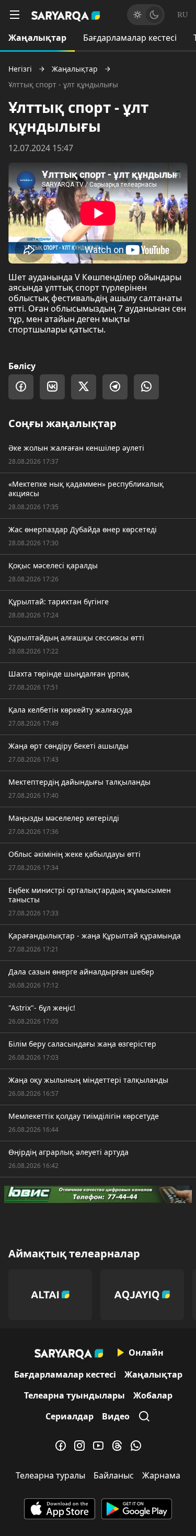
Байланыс (114, 1475)
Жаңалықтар (37, 37)
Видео (116, 1416)
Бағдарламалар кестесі (130, 37)
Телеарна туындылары (74, 1395)
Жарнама (161, 1475)
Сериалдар (69, 1416)
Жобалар (152, 1395)
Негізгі (20, 69)
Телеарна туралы (50, 1475)
